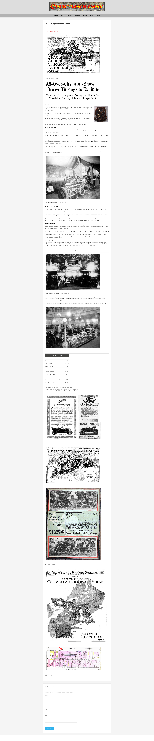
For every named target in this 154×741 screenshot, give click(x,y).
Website (47, 721)
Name (46, 709)
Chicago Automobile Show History (52, 31)
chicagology (77, 7)
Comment (47, 695)
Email (46, 715)
